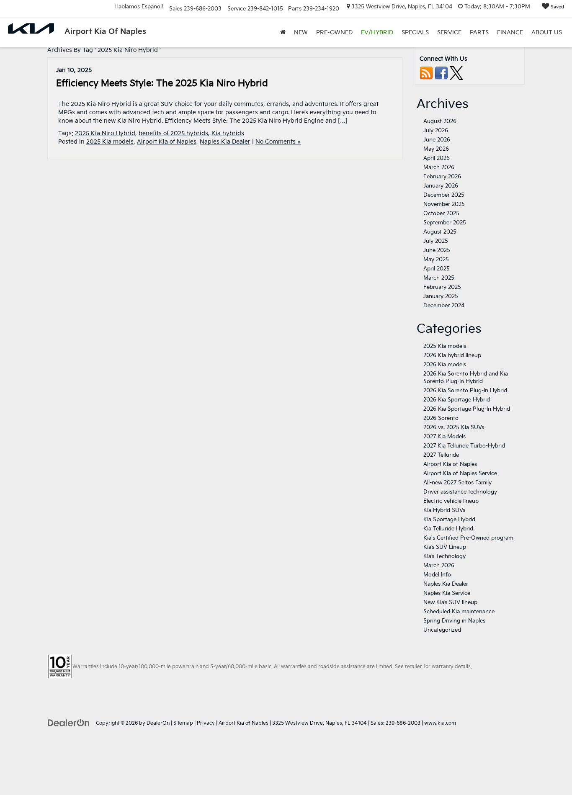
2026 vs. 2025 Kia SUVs (453, 427)
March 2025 (438, 278)
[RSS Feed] (426, 72)
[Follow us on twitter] (456, 72)
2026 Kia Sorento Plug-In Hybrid (465, 390)
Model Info (437, 574)
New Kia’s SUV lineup (450, 602)
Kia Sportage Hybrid (449, 519)
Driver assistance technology (460, 492)
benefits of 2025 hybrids (173, 133)
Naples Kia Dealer (225, 141)
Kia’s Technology (444, 556)
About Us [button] (546, 32)
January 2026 (440, 186)
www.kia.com (440, 723)
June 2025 (436, 250)
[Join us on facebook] (441, 72)
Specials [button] (415, 32)
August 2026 (439, 121)
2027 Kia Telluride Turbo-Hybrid (464, 446)
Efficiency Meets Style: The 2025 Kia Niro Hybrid (162, 83)
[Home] (283, 32)
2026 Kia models (444, 364)
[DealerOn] (68, 722)
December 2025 (443, 195)
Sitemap (183, 723)
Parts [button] (479, 32)
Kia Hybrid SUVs (444, 510)
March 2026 (438, 167)
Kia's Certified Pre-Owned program (468, 538)
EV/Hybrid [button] (377, 32)
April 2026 (436, 158)
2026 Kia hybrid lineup (452, 355)
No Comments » (278, 141)
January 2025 (440, 296)
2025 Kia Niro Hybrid (105, 133)
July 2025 (435, 241)
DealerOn (158, 723)
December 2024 (443, 305)
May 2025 (436, 259)
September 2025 (444, 222)
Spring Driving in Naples (454, 620)
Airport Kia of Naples (166, 141)
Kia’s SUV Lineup (444, 547)
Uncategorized (442, 630)
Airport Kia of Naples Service (460, 473)
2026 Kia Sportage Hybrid (456, 399)
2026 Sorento (441, 418)
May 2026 (436, 149)
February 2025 (442, 287)
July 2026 (435, 130)
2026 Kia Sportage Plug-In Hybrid (466, 409)
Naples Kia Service (446, 593)
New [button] (301, 32)
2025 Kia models (110, 141)
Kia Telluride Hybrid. (448, 528)
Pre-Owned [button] (334, 32)
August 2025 (439, 232)
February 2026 (442, 176)
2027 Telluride (441, 455)
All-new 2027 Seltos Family (457, 482)
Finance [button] (510, 32)
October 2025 (441, 213)
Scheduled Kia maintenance (459, 611)
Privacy (206, 723)
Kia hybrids (227, 133)
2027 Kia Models (444, 436)
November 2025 (444, 204)
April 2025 (436, 268)
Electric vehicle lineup (451, 501)
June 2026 (436, 139)
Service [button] (449, 32)
